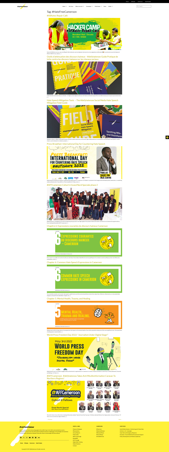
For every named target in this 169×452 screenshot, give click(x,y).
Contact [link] (75, 445)
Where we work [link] (79, 6)
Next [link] (120, 419)
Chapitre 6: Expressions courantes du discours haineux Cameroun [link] (77, 226)
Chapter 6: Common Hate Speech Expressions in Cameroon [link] (74, 262)
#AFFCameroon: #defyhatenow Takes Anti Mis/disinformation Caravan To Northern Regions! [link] (81, 377)
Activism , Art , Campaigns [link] (126, 431)
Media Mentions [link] (76, 443)
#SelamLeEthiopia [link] (100, 431)
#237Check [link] (75, 440)
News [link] (105, 6)
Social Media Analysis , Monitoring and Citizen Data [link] (132, 429)
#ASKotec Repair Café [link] (57, 15)
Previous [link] (49, 419)
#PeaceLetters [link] (76, 431)
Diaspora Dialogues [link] (77, 429)
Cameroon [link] (140, 1)
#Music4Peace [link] (99, 434)
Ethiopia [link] (133, 1)
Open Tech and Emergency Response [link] (128, 432)
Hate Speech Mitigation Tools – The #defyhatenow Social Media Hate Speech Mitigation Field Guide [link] (82, 101)
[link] (167, 137)
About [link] (64, 6)
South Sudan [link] (148, 1)
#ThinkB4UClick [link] (100, 436)
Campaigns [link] (88, 6)
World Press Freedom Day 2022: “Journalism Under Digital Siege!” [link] (77, 335)
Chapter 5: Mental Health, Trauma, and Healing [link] (68, 298)
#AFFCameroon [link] (76, 436)
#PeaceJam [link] (99, 429)
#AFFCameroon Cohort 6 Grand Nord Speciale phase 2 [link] (72, 185)
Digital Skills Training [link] (77, 442)
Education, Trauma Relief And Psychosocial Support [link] (131, 434)
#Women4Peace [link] (100, 432)
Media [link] (109, 6)
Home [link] (127, 1)
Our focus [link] (71, 6)
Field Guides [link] (97, 6)
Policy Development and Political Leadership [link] (130, 436)
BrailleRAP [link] (75, 438)
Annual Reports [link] (76, 432)
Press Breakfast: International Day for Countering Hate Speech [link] (76, 144)
